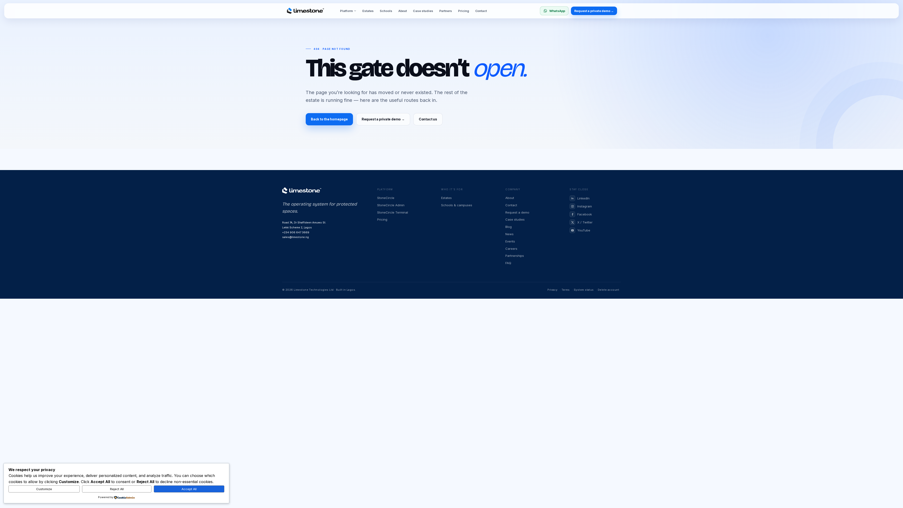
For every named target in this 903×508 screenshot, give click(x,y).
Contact (481, 11)
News (509, 234)
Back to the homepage (329, 119)
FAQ (508, 263)
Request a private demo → (594, 11)
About (402, 11)
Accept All (189, 489)
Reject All (117, 489)
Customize (44, 489)
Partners (445, 11)
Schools (386, 11)
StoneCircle (385, 198)
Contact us (428, 119)
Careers (511, 248)
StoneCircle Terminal (392, 212)
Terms (566, 289)
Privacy (552, 289)
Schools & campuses (456, 205)
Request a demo (517, 212)
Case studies (423, 11)
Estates (368, 11)
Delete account (608, 289)
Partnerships (514, 256)
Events (510, 241)
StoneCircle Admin (390, 205)
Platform (346, 11)
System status (584, 289)
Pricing (463, 11)
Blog (508, 227)
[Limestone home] (305, 10)
